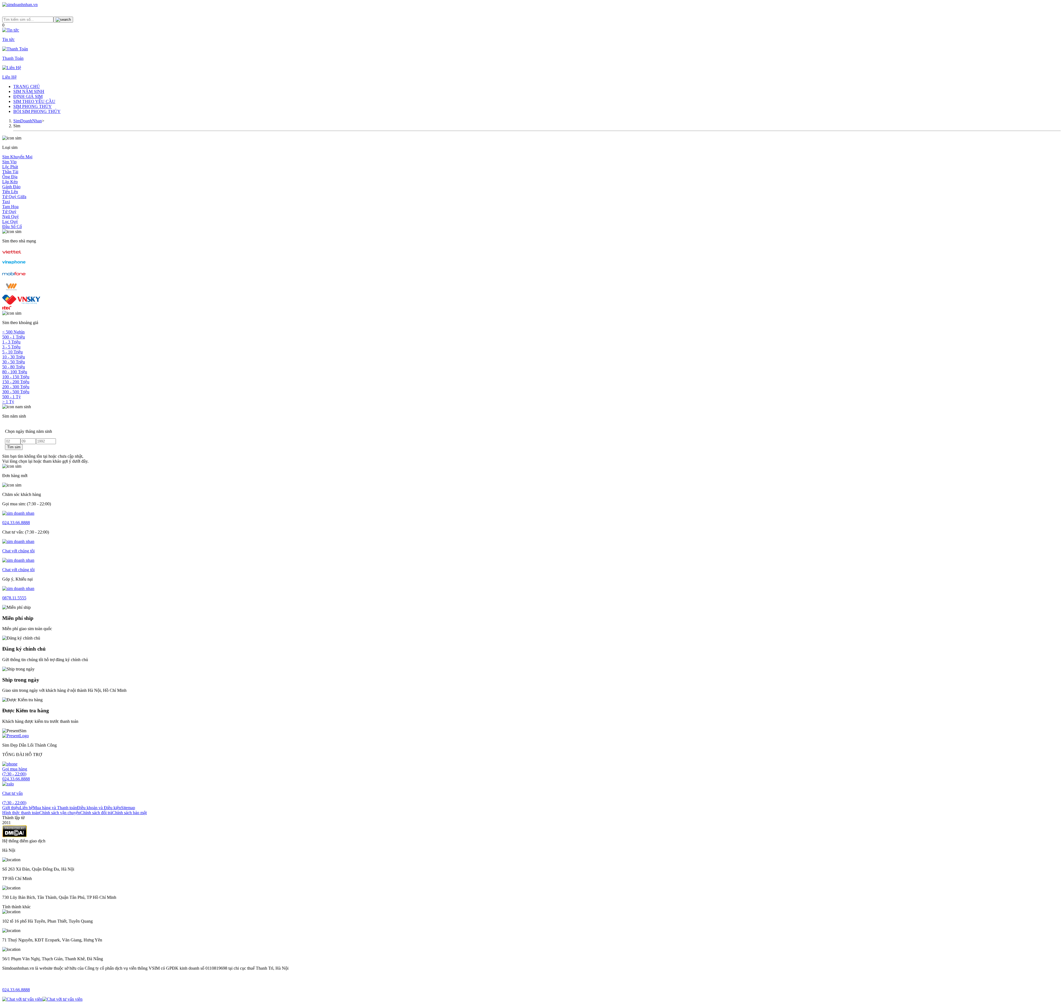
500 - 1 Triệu (13, 337)
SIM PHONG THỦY (32, 106)
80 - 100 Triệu (14, 371)
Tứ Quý (9, 211)
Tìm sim (13, 447)
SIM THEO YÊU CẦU (34, 101)
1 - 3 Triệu (11, 342)
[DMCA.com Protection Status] (14, 836)
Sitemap (128, 807)
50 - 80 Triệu (13, 366)
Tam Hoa (10, 206)
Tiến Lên (10, 191)
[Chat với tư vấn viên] (22, 999)
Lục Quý (10, 221)
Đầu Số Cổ (12, 226)
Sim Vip (9, 161)
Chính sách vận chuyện (59, 812)
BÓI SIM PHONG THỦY (37, 111)
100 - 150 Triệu (15, 376)
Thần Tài (10, 171)
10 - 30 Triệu (13, 356)
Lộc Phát (10, 166)
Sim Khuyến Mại (17, 156)
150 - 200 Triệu (15, 381)
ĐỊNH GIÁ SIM (28, 96)
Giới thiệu (11, 807)
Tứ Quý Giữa (14, 196)
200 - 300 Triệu (15, 386)
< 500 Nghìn (13, 332)
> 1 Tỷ (8, 401)
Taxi (6, 201)
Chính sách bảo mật (129, 812)
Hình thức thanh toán (20, 812)
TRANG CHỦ (26, 86)
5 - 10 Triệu (12, 352)
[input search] (63, 20)
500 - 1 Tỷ (11, 396)
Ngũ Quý (10, 216)
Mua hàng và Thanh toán (55, 807)
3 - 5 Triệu (11, 347)
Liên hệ (26, 807)
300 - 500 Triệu (15, 391)
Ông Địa (9, 176)
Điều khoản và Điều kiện (99, 807)
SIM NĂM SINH (28, 91)
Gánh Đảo (11, 186)
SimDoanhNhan (27, 120)
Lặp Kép (10, 181)
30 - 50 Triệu (13, 361)
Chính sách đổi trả (96, 812)
